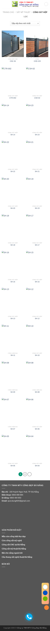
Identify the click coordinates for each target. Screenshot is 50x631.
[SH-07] (13, 411)
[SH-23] (37, 117)
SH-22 (12, 171)
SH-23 (37, 135)
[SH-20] (13, 191)
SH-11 (13, 355)
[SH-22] (13, 154)
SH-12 (37, 318)
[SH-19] (37, 191)
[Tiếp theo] (30, 474)
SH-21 (37, 171)
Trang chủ (8, 12)
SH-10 (37, 355)
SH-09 (12, 392)
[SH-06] (37, 411)
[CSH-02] (37, 80)
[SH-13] (13, 301)
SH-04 (37, 466)
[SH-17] (37, 227)
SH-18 (12, 245)
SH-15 (37, 282)
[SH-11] (13, 338)
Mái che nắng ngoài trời (12, 553)
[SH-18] (13, 227)
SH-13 (12, 318)
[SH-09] (13, 374)
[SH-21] (37, 154)
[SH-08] (37, 374)
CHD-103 (37, 61)
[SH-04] (37, 448)
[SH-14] (13, 117)
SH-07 (12, 429)
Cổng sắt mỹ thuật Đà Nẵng (14, 549)
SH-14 (12, 135)
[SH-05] (13, 448)
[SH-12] (37, 301)
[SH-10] (37, 338)
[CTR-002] (13, 80)
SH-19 (37, 208)
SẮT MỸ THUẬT (23, 12)
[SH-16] (13, 264)
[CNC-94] (13, 43)
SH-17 (37, 245)
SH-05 (12, 466)
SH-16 (12, 282)
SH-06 (37, 429)
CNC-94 (13, 61)
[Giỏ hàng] (46, 4)
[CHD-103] (37, 43)
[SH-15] (37, 264)
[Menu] (3, 4)
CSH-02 (37, 98)
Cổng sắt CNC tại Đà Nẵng (13, 545)
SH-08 (37, 392)
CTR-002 (12, 98)
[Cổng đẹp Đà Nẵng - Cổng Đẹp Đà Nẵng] (25, 4)
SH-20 (12, 208)
